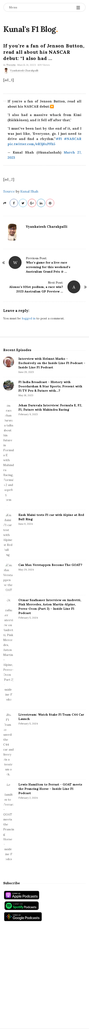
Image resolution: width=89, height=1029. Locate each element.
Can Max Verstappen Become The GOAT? (50, 565)
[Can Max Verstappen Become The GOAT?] (8, 577)
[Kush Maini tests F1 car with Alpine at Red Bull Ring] (8, 535)
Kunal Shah (29, 191)
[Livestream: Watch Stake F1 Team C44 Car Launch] (8, 744)
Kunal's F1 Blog (29, 29)
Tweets (11, 64)
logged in (28, 318)
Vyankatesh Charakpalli (24, 70)
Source (9, 191)
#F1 (59, 139)
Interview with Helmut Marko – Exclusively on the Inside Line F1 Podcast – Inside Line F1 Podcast (51, 363)
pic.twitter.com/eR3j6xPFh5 (31, 144)
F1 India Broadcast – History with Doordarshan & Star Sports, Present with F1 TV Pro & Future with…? (50, 386)
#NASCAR (72, 139)
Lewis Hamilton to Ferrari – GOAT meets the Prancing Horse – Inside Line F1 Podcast (50, 788)
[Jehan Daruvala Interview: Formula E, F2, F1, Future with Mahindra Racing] (8, 455)
